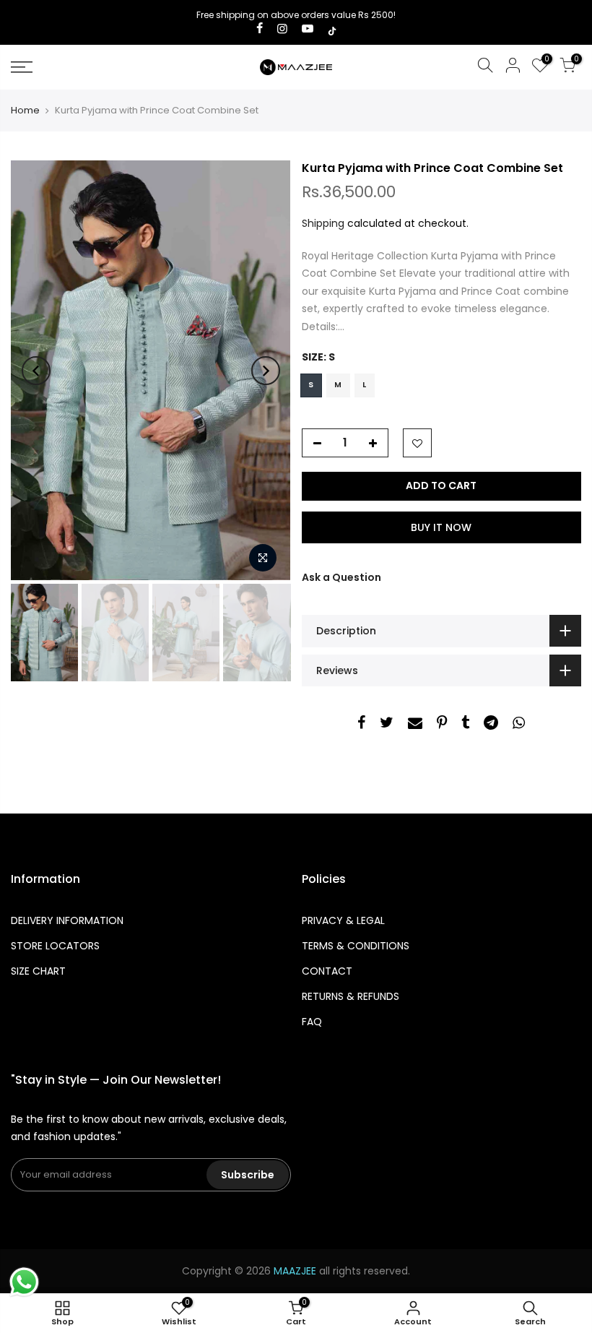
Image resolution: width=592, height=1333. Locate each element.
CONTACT (327, 971)
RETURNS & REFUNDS (350, 996)
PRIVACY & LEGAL (343, 920)
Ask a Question (341, 577)
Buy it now (441, 527)
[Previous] (36, 370)
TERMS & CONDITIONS (355, 946)
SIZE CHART (38, 971)
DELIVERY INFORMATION (67, 920)
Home (25, 110)
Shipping (323, 223)
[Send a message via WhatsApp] (24, 1282)
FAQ (312, 1021)
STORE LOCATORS (55, 946)
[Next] (265, 370)
